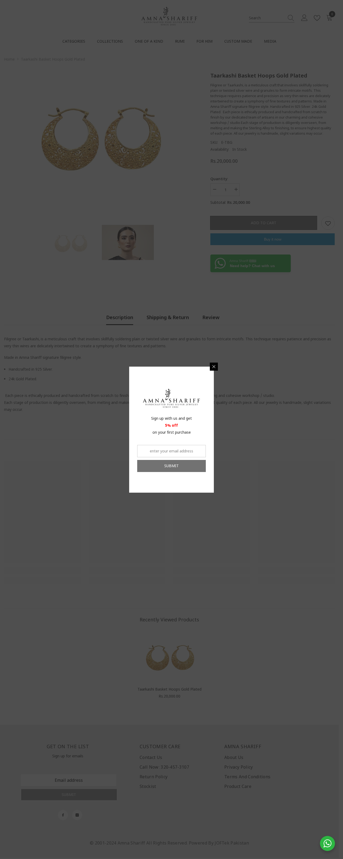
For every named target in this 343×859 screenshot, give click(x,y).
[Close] (214, 367)
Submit (171, 465)
